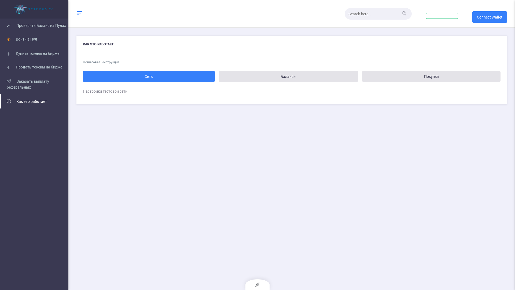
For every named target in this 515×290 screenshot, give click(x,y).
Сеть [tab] (149, 76)
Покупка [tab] (431, 76)
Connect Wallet (489, 17)
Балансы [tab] (288, 76)
